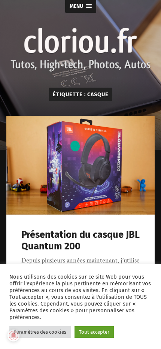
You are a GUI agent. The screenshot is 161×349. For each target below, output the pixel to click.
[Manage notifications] (13, 336)
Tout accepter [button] (94, 332)
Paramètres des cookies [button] (40, 332)
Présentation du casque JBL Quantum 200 (80, 240)
